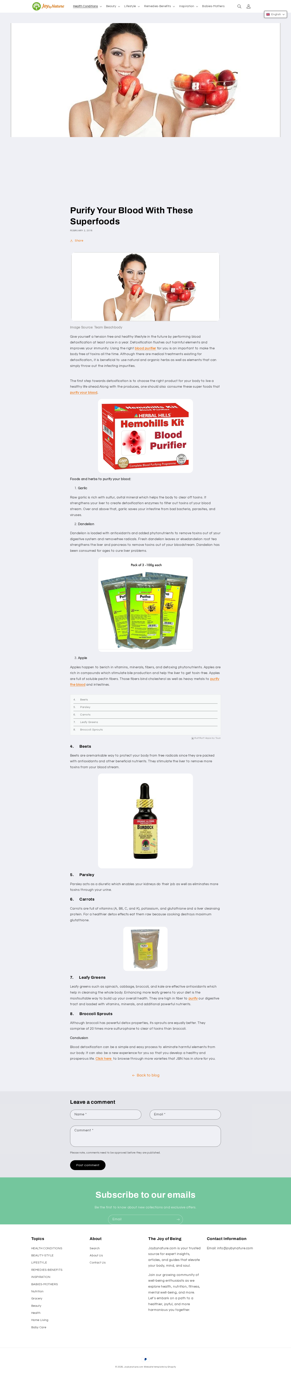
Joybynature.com (133, 1367)
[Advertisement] (145, 175)
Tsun (218, 738)
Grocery (36, 1298)
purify (193, 998)
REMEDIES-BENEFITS (47, 1269)
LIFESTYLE (39, 1262)
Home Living (39, 1320)
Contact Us (98, 1262)
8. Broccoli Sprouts (88, 729)
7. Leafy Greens (85, 722)
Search (95, 1248)
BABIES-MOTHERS (44, 1284)
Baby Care (38, 1327)
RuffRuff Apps (202, 738)
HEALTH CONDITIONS (46, 1248)
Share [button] (79, 240)
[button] (87, 6)
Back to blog (148, 1075)
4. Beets (80, 699)
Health (36, 1312)
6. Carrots (81, 714)
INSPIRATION (40, 1277)
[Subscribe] (178, 1219)
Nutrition (37, 1291)
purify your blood (83, 392)
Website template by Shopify (160, 1367)
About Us (96, 1255)
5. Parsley (81, 707)
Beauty (36, 1305)
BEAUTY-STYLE (42, 1255)
